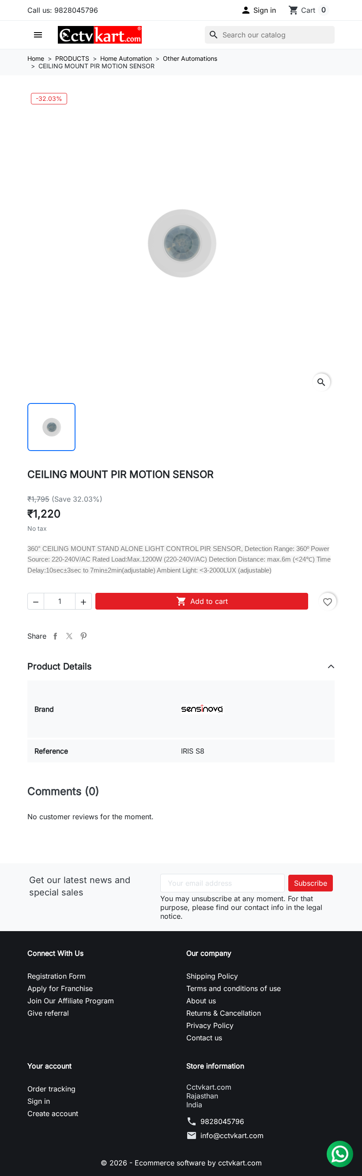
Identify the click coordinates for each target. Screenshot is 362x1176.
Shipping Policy (212, 976)
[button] (258, 10)
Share (55, 636)
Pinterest (83, 636)
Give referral (48, 1013)
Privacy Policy (210, 1025)
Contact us (204, 1037)
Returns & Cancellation (223, 1013)
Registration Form (56, 976)
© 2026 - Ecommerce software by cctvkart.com (181, 1162)
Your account (49, 1065)
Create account (52, 1113)
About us (201, 1000)
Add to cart (202, 601)
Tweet (69, 636)
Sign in (38, 1101)
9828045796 (222, 1121)
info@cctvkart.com (232, 1135)
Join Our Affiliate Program (70, 1000)
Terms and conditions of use (233, 988)
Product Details (59, 666)
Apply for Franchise (60, 988)
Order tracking (51, 1088)
